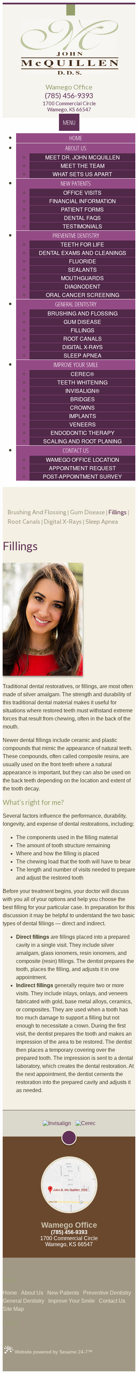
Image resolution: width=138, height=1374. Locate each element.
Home (10, 1293)
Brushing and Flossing (37, 512)
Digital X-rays (63, 521)
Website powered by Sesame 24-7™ (52, 1351)
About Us (32, 1293)
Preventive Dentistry (107, 1293)
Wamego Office (69, 87)
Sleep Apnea (101, 521)
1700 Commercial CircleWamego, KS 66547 (69, 106)
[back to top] (69, 1137)
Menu (69, 122)
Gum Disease (87, 512)
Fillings (118, 512)
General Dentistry (23, 1301)
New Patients (63, 1293)
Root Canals (24, 521)
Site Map (13, 1309)
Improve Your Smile (71, 1301)
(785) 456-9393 (69, 95)
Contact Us (112, 1301)
